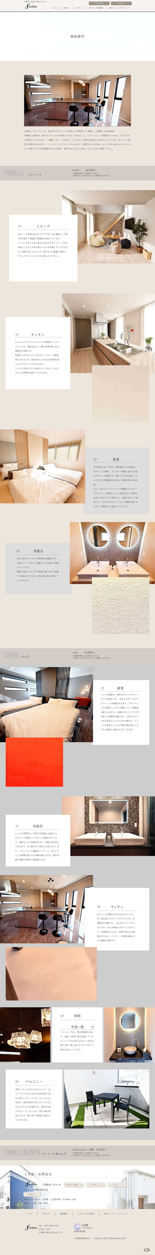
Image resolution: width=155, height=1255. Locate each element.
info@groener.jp (40, 1189)
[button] (77, 100)
